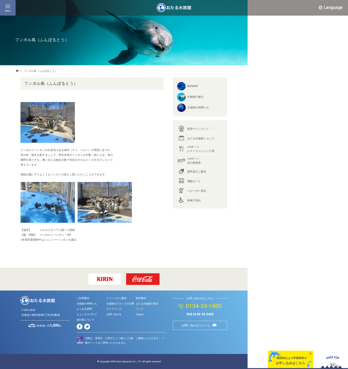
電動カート (194, 181)
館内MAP (192, 86)
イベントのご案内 (116, 298)
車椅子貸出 (194, 200)
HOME (17, 70)
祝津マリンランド (198, 128)
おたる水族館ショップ (200, 138)
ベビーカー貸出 (196, 190)
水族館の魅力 (195, 96)
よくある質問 (84, 308)
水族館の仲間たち (198, 107)
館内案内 (141, 298)
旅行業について (85, 319)
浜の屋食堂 (194, 160)
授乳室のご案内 (196, 171)
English (140, 314)
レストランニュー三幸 (200, 149)
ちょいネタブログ (87, 314)
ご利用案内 (83, 298)
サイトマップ (113, 308)
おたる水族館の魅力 (147, 303)
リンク (140, 308)
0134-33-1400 (204, 305)
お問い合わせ (113, 314)
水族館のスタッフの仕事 (120, 303)
